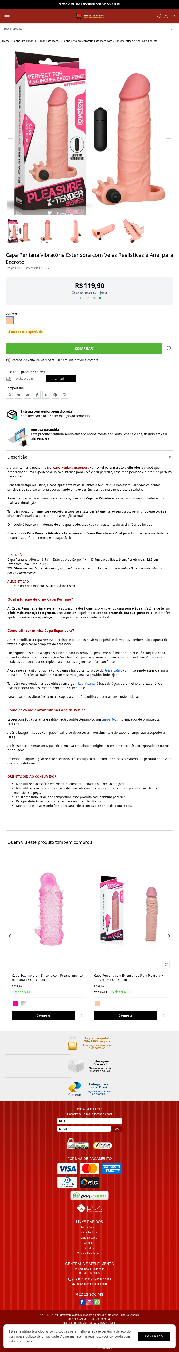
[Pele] (97, 1003)
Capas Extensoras (49, 41)
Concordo (154, 1336)
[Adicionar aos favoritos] (81, 1015)
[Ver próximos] (168, 936)
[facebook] (82, 1302)
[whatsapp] (97, 1302)
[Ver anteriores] (11, 936)
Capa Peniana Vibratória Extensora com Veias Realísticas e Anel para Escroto (110, 41)
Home (6, 41)
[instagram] (89, 1302)
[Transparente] (23, 1003)
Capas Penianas (23, 41)
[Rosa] (15, 1003)
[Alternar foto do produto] (166, 964)
